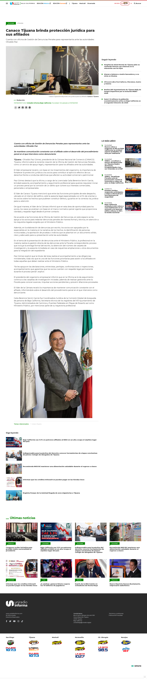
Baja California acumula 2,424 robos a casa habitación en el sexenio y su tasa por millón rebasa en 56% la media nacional (114, 208)
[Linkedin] (26, 107)
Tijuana (74, 3)
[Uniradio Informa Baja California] (22, 3)
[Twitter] (19, 107)
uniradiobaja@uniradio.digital (82, 622)
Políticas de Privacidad (115, 615)
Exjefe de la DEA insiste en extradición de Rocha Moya (86, 584)
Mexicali (82, 3)
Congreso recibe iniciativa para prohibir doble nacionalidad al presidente (19, 549)
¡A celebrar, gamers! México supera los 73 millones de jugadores (55, 584)
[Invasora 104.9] (57, 642)
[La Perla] (126, 649)
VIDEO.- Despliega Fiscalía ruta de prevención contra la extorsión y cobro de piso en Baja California (114, 180)
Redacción (21, 100)
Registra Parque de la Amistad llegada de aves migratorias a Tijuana (51, 493)
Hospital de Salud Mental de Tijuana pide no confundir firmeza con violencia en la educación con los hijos (122, 66)
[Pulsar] (11, 649)
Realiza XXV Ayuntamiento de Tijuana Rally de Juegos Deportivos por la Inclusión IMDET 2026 (122, 91)
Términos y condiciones (116, 613)
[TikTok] (22, 621)
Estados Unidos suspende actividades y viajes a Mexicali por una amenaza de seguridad (114, 194)
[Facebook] (22, 107)
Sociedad (11, 23)
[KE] (126, 642)
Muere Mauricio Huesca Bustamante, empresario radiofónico (125, 584)
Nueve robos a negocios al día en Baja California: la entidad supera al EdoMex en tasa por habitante (114, 150)
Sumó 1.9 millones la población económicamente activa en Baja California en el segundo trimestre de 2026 (122, 101)
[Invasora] (11, 642)
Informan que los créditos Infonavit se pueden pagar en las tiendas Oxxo (53, 480)
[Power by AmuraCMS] (136, 666)
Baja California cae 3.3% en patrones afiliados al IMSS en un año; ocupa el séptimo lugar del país (60, 440)
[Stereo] (80, 642)
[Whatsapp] (15, 107)
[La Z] (80, 655)
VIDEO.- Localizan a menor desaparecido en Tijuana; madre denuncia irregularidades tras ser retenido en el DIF (114, 165)
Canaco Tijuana (36, 424)
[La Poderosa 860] (34, 649)
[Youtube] (14, 621)
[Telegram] (29, 107)
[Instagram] (18, 621)
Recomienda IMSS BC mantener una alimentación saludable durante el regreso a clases (60, 466)
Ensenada (91, 3)
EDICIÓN (43, 3)
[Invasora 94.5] (34, 642)
